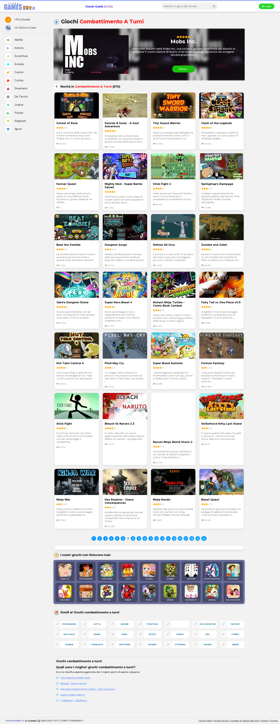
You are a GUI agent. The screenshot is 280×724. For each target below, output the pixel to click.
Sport (18, 129)
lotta (96, 624)
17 (186, 538)
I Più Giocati (22, 19)
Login (267, 6)
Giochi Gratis (94, 6)
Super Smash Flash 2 (72, 694)
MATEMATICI (191, 600)
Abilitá (18, 39)
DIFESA (170, 600)
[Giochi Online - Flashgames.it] (18, 10)
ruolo (152, 634)
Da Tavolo (21, 96)
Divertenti (20, 88)
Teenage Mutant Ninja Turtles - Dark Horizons (87, 689)
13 (162, 538)
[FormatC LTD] (34, 720)
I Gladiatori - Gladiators (73, 700)
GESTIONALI (233, 579)
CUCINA (149, 579)
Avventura (21, 56)
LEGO (128, 579)
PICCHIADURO (86, 579)
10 (144, 538)
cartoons (124, 644)
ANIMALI (212, 600)
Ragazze (20, 120)
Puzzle (18, 112)
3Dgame (152, 644)
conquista (97, 644)
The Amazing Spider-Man (75, 677)
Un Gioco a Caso (25, 27)
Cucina (18, 80)
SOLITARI (191, 579)
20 (204, 538)
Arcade (19, 64)
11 (151, 538)
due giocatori (208, 624)
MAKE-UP (65, 579)
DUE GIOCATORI (233, 600)
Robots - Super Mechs (73, 683)
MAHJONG (65, 600)
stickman (180, 644)
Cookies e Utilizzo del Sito (244, 720)
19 (197, 538)
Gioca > (183, 69)
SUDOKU (86, 600)
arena (235, 644)
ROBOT (128, 600)
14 (168, 538)
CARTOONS (107, 579)
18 (191, 538)
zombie (69, 644)
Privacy (265, 720)
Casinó (18, 72)
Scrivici (274, 720)
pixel (124, 634)
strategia (152, 624)
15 (174, 538)
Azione (18, 47)
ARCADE (107, 600)
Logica (18, 104)
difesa (180, 634)
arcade (208, 644)
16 (180, 538)
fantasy (235, 624)
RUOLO (149, 600)
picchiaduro (69, 624)
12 (156, 538)
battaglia (69, 634)
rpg (208, 634)
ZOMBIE (170, 579)
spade (97, 634)
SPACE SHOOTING (212, 579)
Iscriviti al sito (221, 720)
